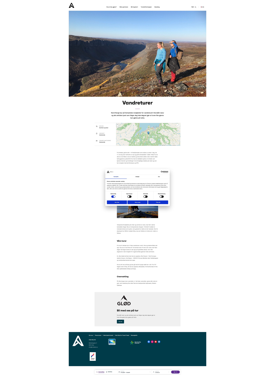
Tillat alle (158, 202)
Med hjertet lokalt (108, 335)
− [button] (117, 126)
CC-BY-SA (178, 145)
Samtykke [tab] (116, 176)
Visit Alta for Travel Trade (122, 335)
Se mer (120, 321)
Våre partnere (123, 7)
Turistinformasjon (146, 7)
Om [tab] (159, 176)
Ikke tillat (117, 202)
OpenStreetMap (169, 145)
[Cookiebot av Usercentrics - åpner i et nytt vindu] (162, 172)
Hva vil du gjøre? (111, 7)
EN (203, 7)
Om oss (91, 335)
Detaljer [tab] (138, 176)
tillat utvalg (137, 202)
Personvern (98, 335)
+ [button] (117, 124)
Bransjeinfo (134, 335)
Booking (157, 7)
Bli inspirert (134, 7)
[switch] (129, 196)
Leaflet (160, 145)
